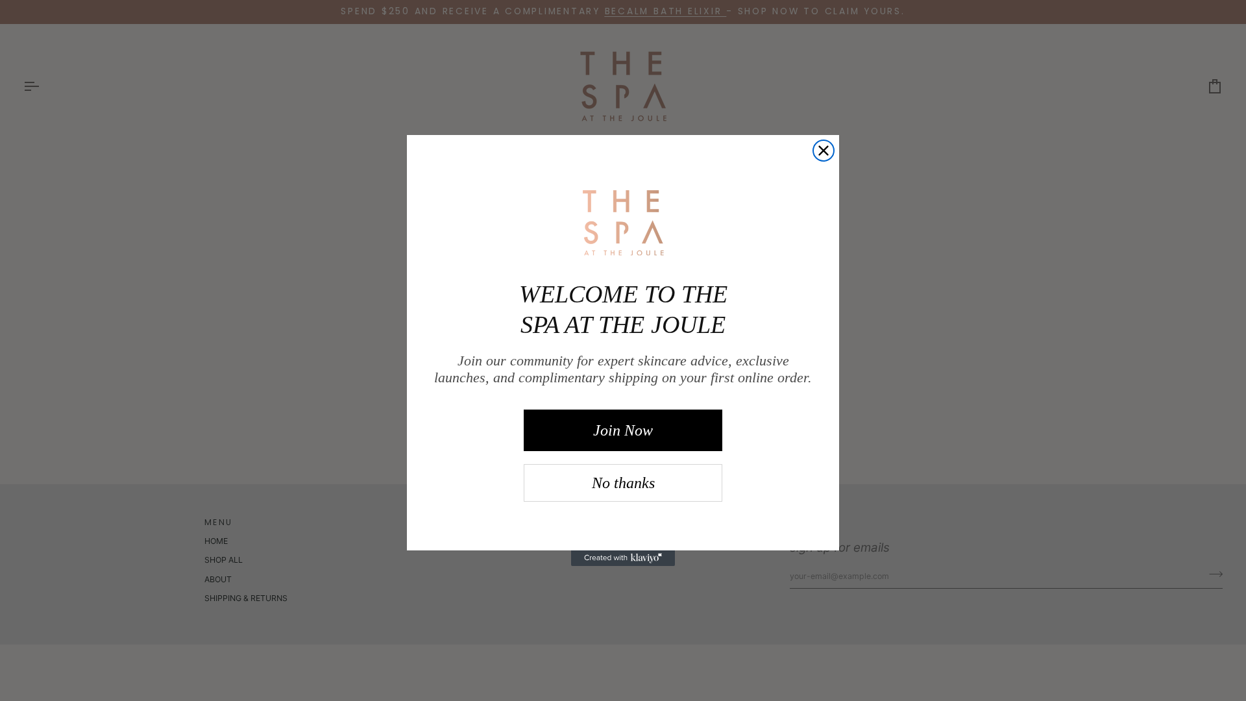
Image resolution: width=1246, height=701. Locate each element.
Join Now (623, 430)
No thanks (623, 482)
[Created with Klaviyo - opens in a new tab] (623, 558)
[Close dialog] (823, 150)
